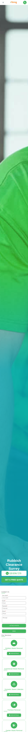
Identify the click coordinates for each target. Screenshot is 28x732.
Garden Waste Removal (14, 730)
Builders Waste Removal (14, 648)
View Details (15, 653)
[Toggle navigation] (3, 2)
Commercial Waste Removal (14, 669)
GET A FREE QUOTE (14, 580)
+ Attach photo (14, 625)
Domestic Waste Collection (14, 689)
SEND (14, 631)
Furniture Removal (14, 710)
